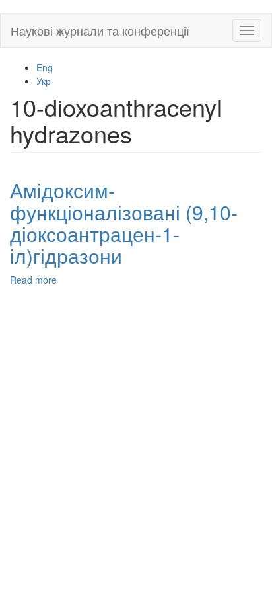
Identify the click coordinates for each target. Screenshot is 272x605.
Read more (33, 279)
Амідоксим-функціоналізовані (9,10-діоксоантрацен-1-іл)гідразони (124, 223)
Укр (43, 80)
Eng (44, 67)
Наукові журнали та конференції (100, 30)
